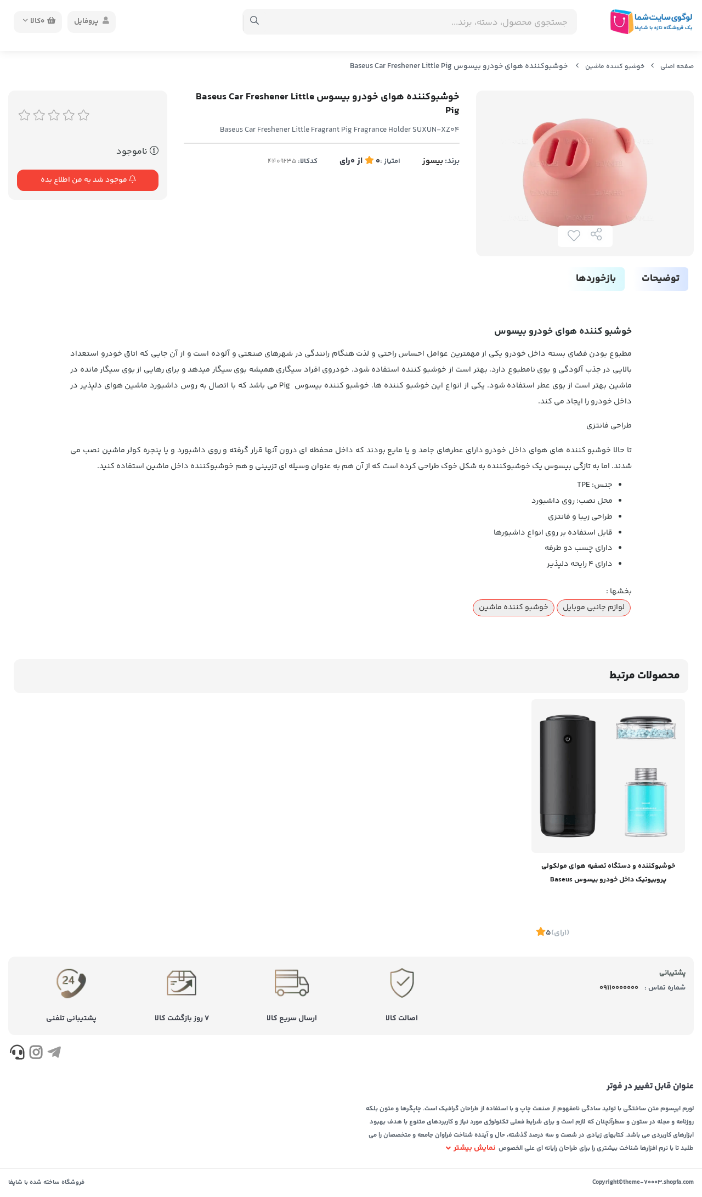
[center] (255, 22)
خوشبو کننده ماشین (614, 66)
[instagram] (35, 1054)
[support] (17, 1054)
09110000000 (618, 987)
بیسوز (432, 161)
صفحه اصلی (677, 66)
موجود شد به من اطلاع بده (85, 180)
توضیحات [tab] (661, 278)
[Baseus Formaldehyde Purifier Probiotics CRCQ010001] (608, 776)
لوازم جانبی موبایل (594, 608)
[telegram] (54, 1054)
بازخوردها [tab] (596, 278)
